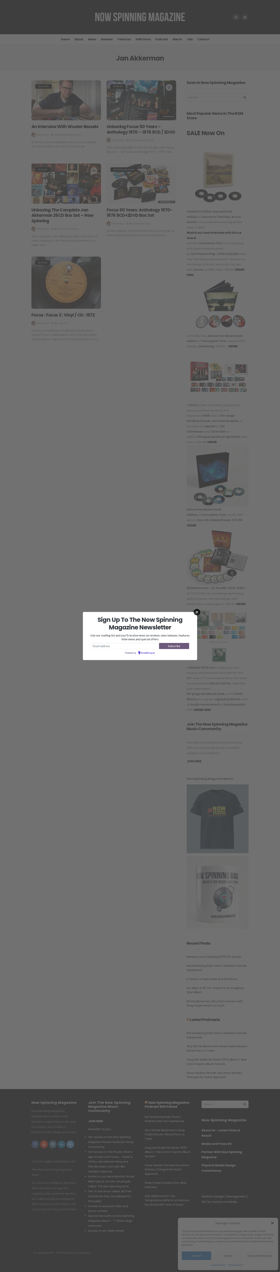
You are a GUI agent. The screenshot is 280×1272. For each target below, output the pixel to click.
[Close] (197, 612)
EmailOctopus (148, 653)
